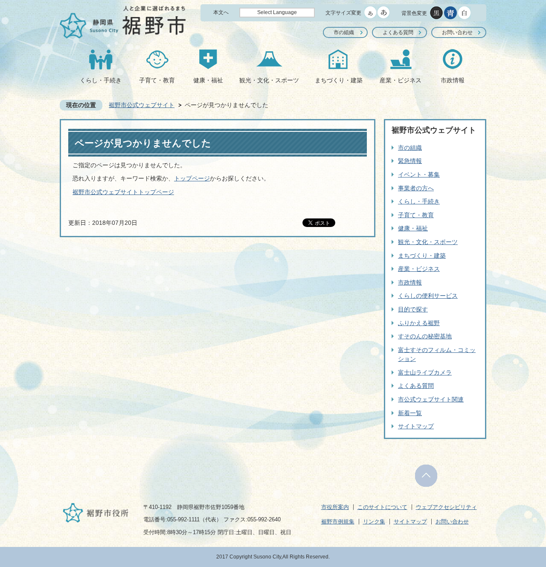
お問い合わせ (457, 32)
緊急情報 (410, 160)
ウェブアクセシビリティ (446, 507)
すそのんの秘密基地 (425, 336)
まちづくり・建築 (339, 80)
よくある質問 (398, 32)
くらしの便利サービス (428, 295)
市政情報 (453, 80)
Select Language (277, 12)
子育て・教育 (157, 80)
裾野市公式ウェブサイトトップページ (123, 192)
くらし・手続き (101, 80)
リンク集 (374, 521)
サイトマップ (416, 426)
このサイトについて (382, 507)
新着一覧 (410, 413)
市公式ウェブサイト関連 (431, 399)
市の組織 (344, 32)
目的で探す (413, 309)
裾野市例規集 (337, 521)
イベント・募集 (419, 174)
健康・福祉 (208, 80)
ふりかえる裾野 (419, 323)
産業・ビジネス (400, 80)
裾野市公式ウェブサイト (141, 105)
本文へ (221, 12)
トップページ (192, 178)
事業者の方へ (416, 188)
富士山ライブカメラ (425, 372)
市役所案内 (335, 507)
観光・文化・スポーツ (269, 80)
